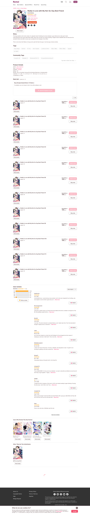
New (14, 4)
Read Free (36, 4)
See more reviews (55, 414)
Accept (74, 511)
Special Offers (28, 4)
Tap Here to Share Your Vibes (67, 60)
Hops (35, 403)
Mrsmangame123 (38, 305)
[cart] (70, 2)
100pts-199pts (54, 48)
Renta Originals (36, 48)
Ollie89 (35, 378)
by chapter (16, 51)
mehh (35, 330)
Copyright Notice (17, 494)
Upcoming (43, 4)
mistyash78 (37, 366)
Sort (74, 97)
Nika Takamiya (34, 18)
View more (57, 299)
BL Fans (29, 48)
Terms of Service (33, 494)
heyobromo (37, 293)
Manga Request (17, 498)
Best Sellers (20, 4)
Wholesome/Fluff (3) (34, 58)
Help (14, 496)
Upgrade (69, 48)
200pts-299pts (62, 48)
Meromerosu (33, 19)
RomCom (23, 48)
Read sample (20, 30)
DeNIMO (20, 69)
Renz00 (36, 318)
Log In (75, 1)
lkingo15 (36, 355)
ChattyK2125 (37, 391)
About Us (15, 491)
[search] (66, 2)
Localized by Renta (45, 48)
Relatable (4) (25, 58)
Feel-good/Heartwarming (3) (47, 58)
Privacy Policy (32, 491)
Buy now (73, 106)
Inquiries (31, 496)
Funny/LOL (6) (17, 58)
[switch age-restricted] (62, 1)
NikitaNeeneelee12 (38, 343)
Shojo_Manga (17, 48)
